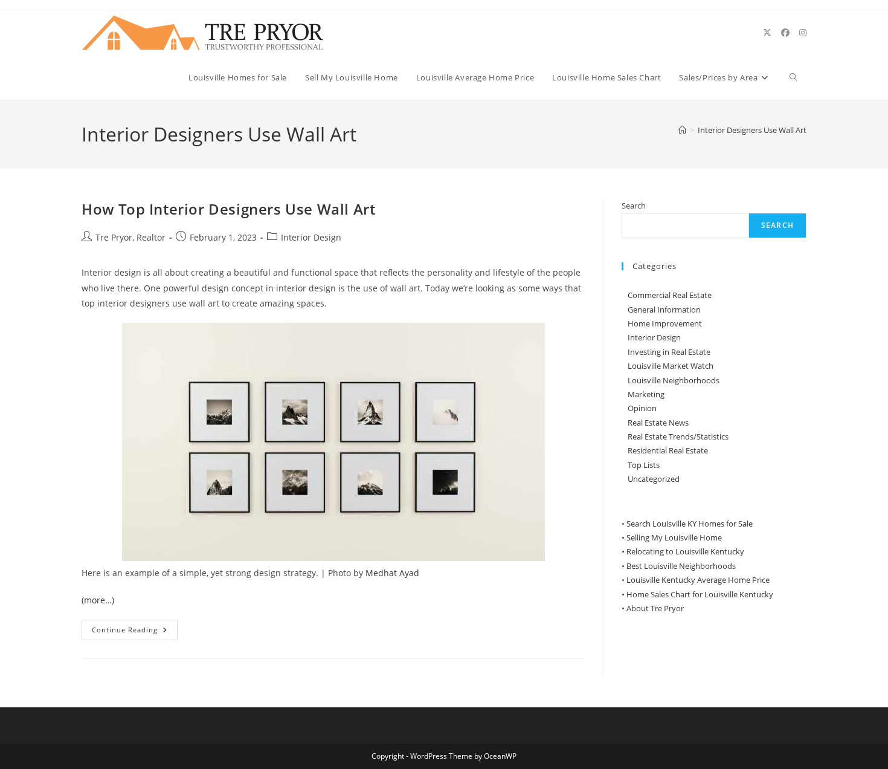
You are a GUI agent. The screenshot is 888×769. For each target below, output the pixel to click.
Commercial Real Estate (670, 295)
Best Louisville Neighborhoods (681, 565)
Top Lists (644, 464)
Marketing (646, 394)
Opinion (642, 408)
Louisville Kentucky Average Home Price (698, 579)
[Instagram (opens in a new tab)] (802, 32)
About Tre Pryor (655, 608)
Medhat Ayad (392, 573)
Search (634, 205)
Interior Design (311, 237)
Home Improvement (665, 323)
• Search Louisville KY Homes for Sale (687, 523)
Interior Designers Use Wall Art (752, 130)
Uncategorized (654, 478)
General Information (664, 309)
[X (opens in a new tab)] (767, 32)
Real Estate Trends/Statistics (678, 436)
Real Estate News (658, 422)
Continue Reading (135, 632)
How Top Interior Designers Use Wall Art (228, 209)
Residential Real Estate (668, 450)
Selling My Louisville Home (674, 537)
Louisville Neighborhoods (673, 380)
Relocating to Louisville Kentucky (685, 551)
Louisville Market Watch (670, 365)
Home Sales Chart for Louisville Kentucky (699, 594)
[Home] (682, 130)
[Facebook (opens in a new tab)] (785, 32)
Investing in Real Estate (669, 351)
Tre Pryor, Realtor (130, 237)
